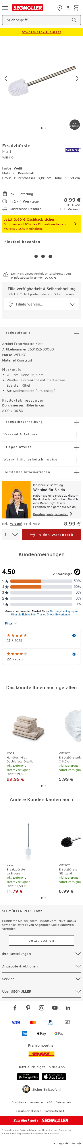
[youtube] (55, 1008)
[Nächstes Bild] (77, 78)
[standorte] (60, 8)
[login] (68, 8)
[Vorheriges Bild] (6, 78)
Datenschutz (63, 1102)
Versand (73, 209)
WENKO (8, 157)
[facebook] (15, 1008)
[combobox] (11, 534)
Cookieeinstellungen (28, 1111)
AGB (49, 1102)
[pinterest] (28, 1008)
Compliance (19, 1102)
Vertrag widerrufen (64, 1143)
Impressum (37, 1102)
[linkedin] (68, 1008)
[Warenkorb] (77, 8)
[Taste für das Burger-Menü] (5, 7)
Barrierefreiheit (54, 1111)
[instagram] (41, 1008)
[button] (41, 304)
